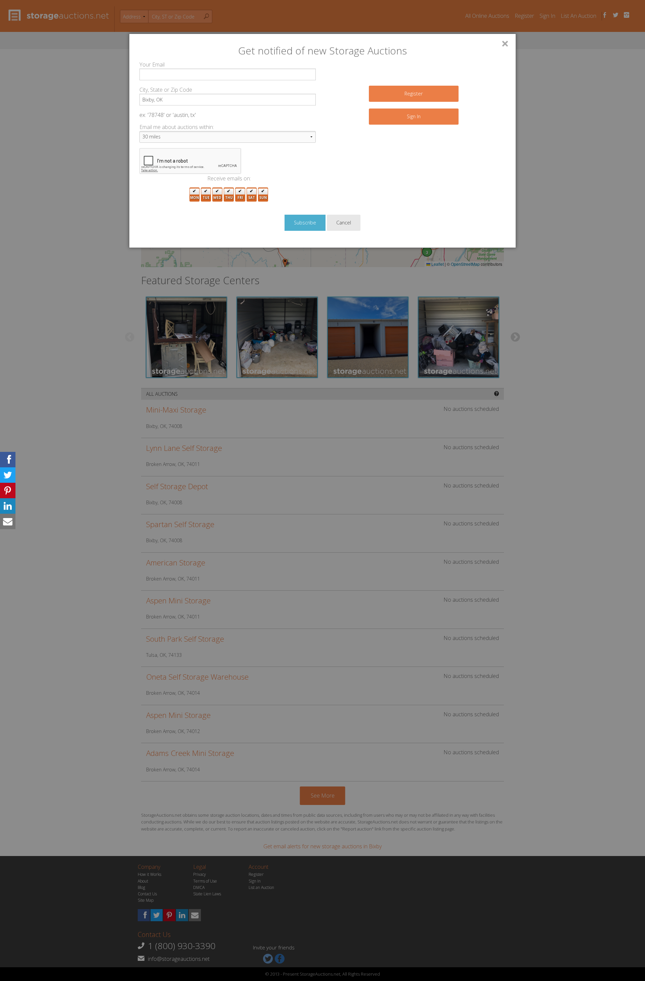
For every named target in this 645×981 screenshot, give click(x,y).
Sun (263, 197)
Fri (240, 197)
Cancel (343, 222)
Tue (206, 197)
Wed (217, 197)
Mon (194, 197)
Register (413, 93)
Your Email (152, 64)
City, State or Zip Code (165, 89)
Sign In (414, 116)
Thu (229, 197)
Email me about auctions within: (176, 127)
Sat (251, 197)
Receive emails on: (229, 178)
